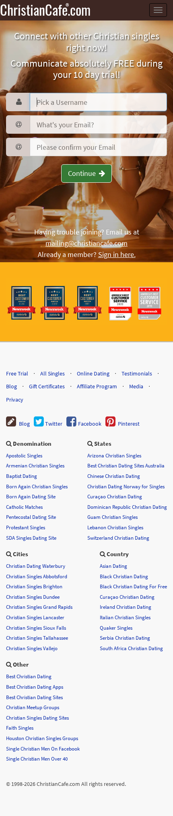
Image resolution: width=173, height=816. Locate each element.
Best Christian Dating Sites (34, 697)
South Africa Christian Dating (131, 648)
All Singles (52, 373)
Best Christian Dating (28, 676)
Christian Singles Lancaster (35, 617)
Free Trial (17, 373)
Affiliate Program (97, 386)
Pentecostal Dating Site (31, 517)
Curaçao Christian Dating (114, 496)
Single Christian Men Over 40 (37, 758)
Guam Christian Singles (112, 517)
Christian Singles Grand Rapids (39, 607)
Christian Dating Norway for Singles (126, 486)
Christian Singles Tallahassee (37, 637)
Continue (83, 173)
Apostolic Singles (24, 455)
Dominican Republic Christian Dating (127, 507)
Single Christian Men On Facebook (43, 748)
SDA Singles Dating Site (31, 537)
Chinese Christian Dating (113, 476)
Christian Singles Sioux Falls (36, 627)
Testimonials (137, 373)
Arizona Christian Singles (114, 455)
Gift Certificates (47, 386)
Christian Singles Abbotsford (36, 576)
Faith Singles (19, 727)
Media (136, 386)
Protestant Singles (25, 527)
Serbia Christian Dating (125, 637)
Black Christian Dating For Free (133, 586)
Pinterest (127, 423)
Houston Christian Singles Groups (42, 738)
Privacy (14, 399)
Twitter (53, 423)
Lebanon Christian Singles (115, 527)
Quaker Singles (116, 627)
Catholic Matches (24, 507)
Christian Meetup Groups (32, 707)
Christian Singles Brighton (34, 586)
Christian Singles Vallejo (32, 648)
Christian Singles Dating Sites (37, 717)
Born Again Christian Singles (37, 486)
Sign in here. (117, 254)
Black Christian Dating (124, 576)
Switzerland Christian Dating (118, 537)
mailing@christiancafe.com (86, 243)
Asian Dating (113, 566)
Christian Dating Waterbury (35, 566)
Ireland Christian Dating (125, 607)
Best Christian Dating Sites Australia (126, 465)
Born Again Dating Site (31, 496)
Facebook (89, 423)
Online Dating (93, 373)
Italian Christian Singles (125, 617)
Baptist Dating (21, 476)
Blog (11, 386)
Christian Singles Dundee (33, 597)
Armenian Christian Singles (35, 465)
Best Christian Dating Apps (34, 686)
